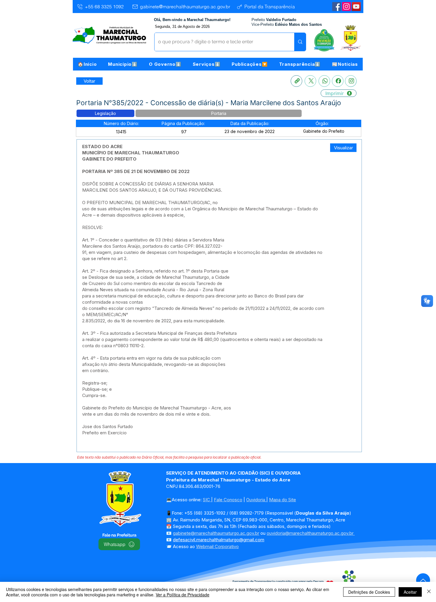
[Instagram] (346, 6)
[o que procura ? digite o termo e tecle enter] (300, 42)
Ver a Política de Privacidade (182, 595)
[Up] (423, 580)
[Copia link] (296, 81)
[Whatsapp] (324, 81)
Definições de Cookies (369, 592)
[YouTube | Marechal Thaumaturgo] (356, 6)
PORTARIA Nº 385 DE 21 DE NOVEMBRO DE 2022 (136, 171)
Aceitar (410, 592)
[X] (310, 81)
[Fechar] (428, 592)
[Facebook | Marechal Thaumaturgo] (336, 6)
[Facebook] (337, 81)
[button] (123, 64)
